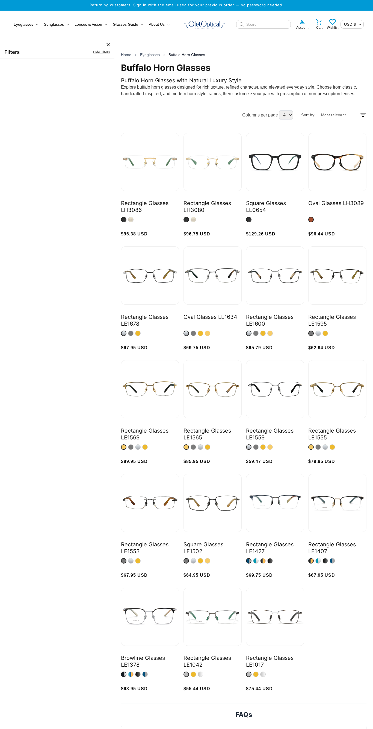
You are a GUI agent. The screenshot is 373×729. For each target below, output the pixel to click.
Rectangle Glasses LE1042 (207, 661)
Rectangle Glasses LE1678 (144, 320)
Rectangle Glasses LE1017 (270, 661)
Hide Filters (101, 52)
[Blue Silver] (256, 561)
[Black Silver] (123, 674)
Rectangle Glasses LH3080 (207, 206)
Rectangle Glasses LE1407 (332, 548)
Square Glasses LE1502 (203, 548)
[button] (25, 24)
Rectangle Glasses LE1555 (332, 434)
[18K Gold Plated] (207, 333)
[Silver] (123, 333)
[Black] (270, 561)
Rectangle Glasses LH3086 (144, 206)
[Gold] (138, 333)
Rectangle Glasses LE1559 (270, 434)
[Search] (242, 24)
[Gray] (131, 333)
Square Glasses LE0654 (266, 206)
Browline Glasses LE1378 (143, 661)
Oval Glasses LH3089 (336, 203)
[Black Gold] (263, 561)
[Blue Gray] (248, 561)
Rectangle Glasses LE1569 (144, 434)
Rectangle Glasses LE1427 (270, 548)
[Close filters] (108, 44)
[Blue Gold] (131, 674)
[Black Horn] (123, 219)
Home (126, 55)
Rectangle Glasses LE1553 (144, 548)
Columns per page (260, 115)
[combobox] (266, 24)
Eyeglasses (150, 55)
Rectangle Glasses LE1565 (207, 434)
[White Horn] (131, 219)
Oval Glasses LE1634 (210, 317)
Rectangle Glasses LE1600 (270, 320)
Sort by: (308, 115)
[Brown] (311, 219)
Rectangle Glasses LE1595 (332, 320)
